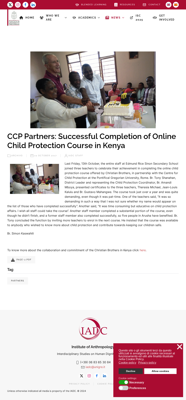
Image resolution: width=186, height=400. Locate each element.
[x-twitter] (10, 5)
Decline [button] (130, 371)
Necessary (136, 382)
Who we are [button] (52, 17)
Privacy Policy (79, 384)
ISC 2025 (139, 17)
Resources (127, 4)
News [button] (116, 17)
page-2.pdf (24, 259)
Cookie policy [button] (127, 362)
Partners (17, 281)
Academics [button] (87, 17)
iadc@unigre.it (95, 367)
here (143, 250)
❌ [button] (180, 347)
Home (29, 17)
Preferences (137, 388)
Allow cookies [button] (160, 371)
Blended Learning (94, 4)
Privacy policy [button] (147, 362)
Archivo (17, 155)
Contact (155, 4)
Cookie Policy (107, 384)
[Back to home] (13, 17)
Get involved (167, 17)
